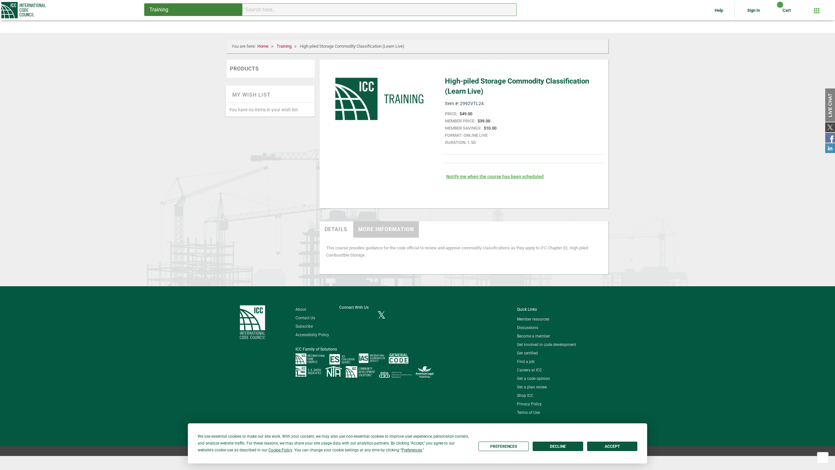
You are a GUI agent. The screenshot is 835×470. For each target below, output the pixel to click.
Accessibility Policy (312, 335)
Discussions (527, 327)
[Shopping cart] (774, 13)
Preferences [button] (412, 450)
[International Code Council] (24, 10)
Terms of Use (528, 412)
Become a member (533, 336)
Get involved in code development (546, 344)
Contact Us (305, 318)
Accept (612, 446)
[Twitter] (381, 316)
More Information (386, 229)
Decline (558, 446)
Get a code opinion (533, 378)
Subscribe (304, 326)
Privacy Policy (529, 404)
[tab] (336, 229)
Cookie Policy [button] (280, 450)
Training (285, 46)
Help (719, 10)
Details (336, 229)
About (301, 309)
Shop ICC (525, 395)
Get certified (527, 353)
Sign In (753, 10)
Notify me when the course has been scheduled (495, 176)
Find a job (526, 361)
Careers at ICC (529, 370)
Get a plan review (532, 387)
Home (263, 46)
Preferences (503, 446)
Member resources (533, 319)
